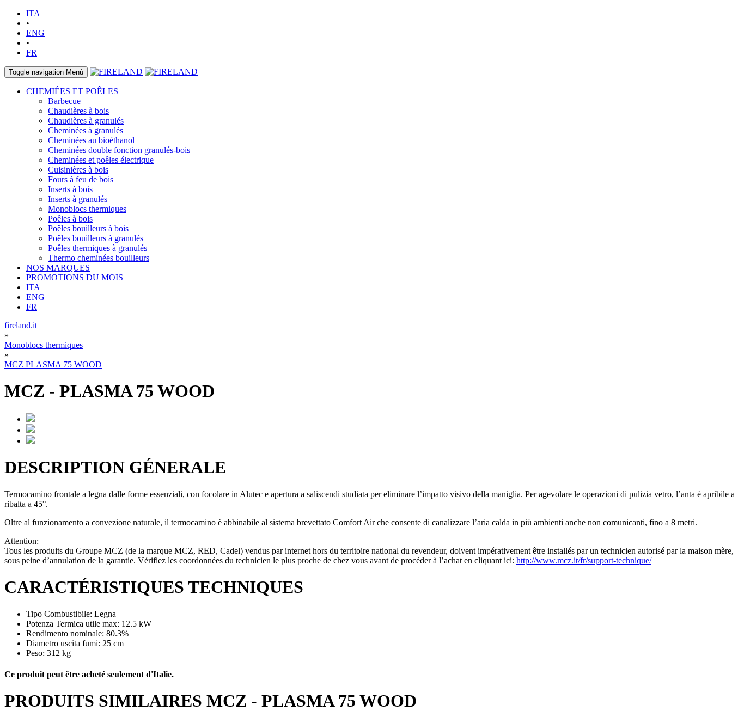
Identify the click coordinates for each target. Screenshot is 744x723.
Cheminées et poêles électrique (101, 159)
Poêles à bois (70, 218)
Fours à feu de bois (80, 179)
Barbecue (64, 101)
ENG (35, 33)
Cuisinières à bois (78, 169)
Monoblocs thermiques (87, 208)
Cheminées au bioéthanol (91, 140)
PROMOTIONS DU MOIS (74, 277)
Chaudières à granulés (86, 120)
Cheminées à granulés (85, 130)
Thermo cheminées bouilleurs (98, 257)
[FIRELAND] (116, 71)
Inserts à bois (70, 189)
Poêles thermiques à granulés (97, 248)
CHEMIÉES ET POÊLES (72, 91)
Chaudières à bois (78, 110)
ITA (33, 13)
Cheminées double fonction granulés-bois (119, 150)
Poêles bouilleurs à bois (88, 228)
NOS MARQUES (58, 267)
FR (31, 52)
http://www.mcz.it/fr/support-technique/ (583, 560)
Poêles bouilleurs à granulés (95, 238)
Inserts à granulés (77, 199)
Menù (46, 72)
